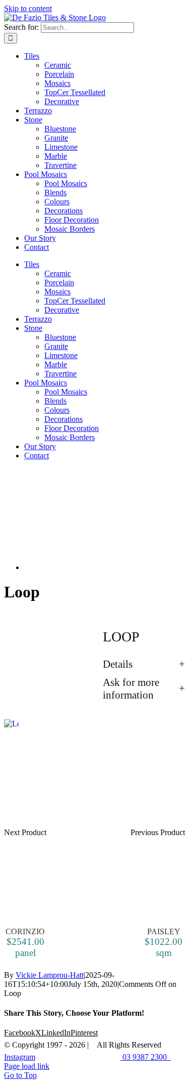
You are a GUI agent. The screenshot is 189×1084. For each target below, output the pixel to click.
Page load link (26, 1066)
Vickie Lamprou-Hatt (50, 975)
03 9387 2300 (145, 1057)
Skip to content (28, 8)
